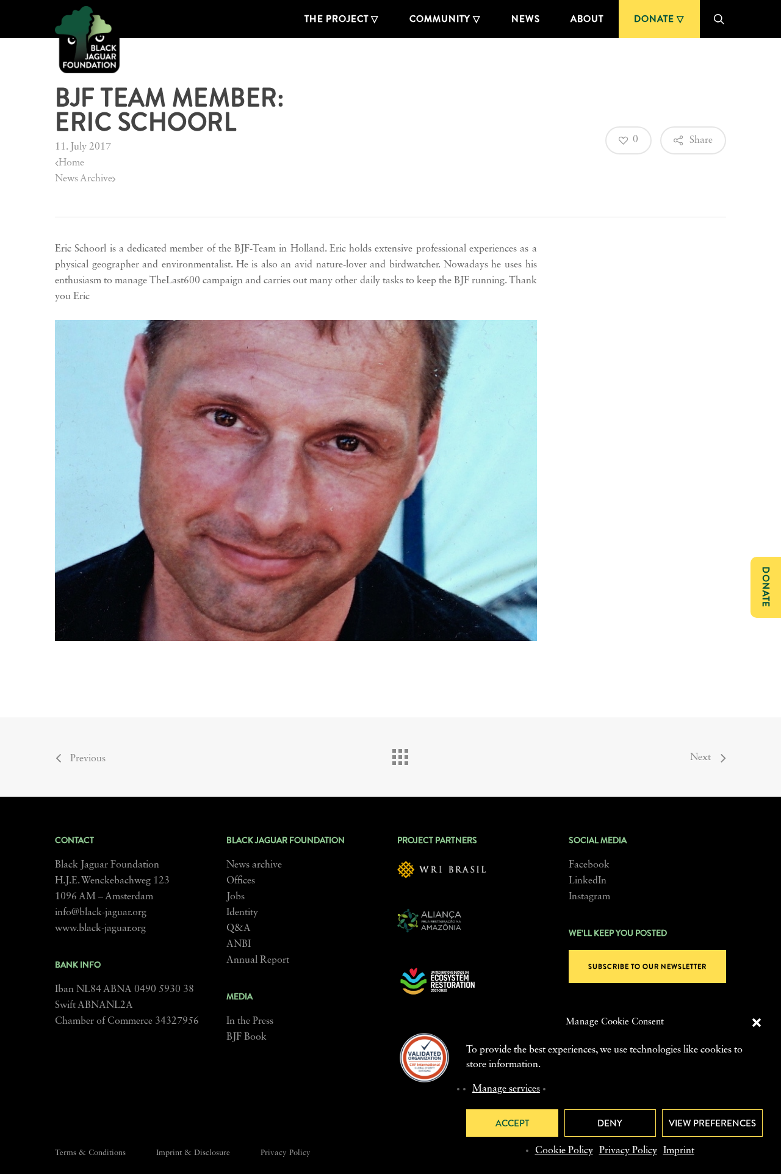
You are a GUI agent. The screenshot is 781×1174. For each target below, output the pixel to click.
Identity (242, 913)
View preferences (712, 1123)
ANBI (238, 944)
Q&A (238, 928)
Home (71, 163)
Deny (609, 1123)
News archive (254, 865)
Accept (512, 1123)
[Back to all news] (399, 754)
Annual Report (257, 960)
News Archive (83, 179)
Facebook (589, 865)
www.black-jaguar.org (100, 928)
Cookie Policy (564, 1151)
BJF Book (246, 1037)
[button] (756, 1022)
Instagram (589, 897)
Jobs (235, 897)
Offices (240, 881)
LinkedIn (587, 881)
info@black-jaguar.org (100, 913)
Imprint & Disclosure (193, 1153)
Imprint (678, 1151)
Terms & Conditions (90, 1153)
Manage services (506, 1089)
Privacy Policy (628, 1151)
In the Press (249, 1021)
